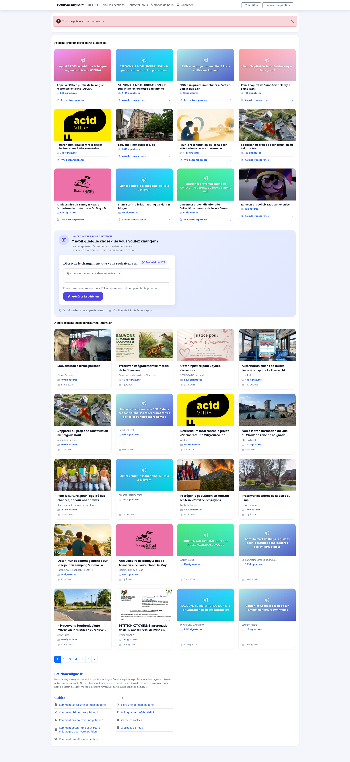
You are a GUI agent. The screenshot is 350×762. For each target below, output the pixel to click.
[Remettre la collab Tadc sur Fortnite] (267, 194)
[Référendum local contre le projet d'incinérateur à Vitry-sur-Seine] (82, 136)
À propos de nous (162, 5)
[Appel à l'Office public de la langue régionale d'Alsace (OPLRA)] (82, 76)
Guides (59, 698)
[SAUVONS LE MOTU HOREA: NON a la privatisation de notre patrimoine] (144, 76)
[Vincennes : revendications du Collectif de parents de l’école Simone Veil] (205, 196)
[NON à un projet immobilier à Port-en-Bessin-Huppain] (205, 76)
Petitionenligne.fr (70, 5)
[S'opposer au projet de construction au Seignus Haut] (267, 136)
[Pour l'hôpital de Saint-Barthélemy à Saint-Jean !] (267, 76)
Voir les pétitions (114, 5)
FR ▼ (95, 4)
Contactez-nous (137, 5)
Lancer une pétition (278, 5)
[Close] (292, 21)
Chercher (187, 5)
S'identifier (251, 5)
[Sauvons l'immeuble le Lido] (144, 134)
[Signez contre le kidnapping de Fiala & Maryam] (144, 196)
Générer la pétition (85, 296)
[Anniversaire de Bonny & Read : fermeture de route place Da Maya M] (82, 196)
